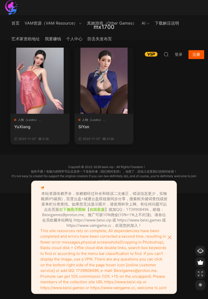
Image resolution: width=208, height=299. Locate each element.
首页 (15, 23)
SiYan (83, 126)
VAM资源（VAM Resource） (51, 23)
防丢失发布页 (100, 38)
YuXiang (22, 126)
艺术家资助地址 (25, 38)
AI (143, 23)
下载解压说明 (167, 23)
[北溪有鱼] (11, 7)
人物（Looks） (28, 120)
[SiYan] (104, 81)
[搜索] (166, 54)
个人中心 (74, 38)
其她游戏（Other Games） (111, 23)
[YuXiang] (40, 81)
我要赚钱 (53, 38)
